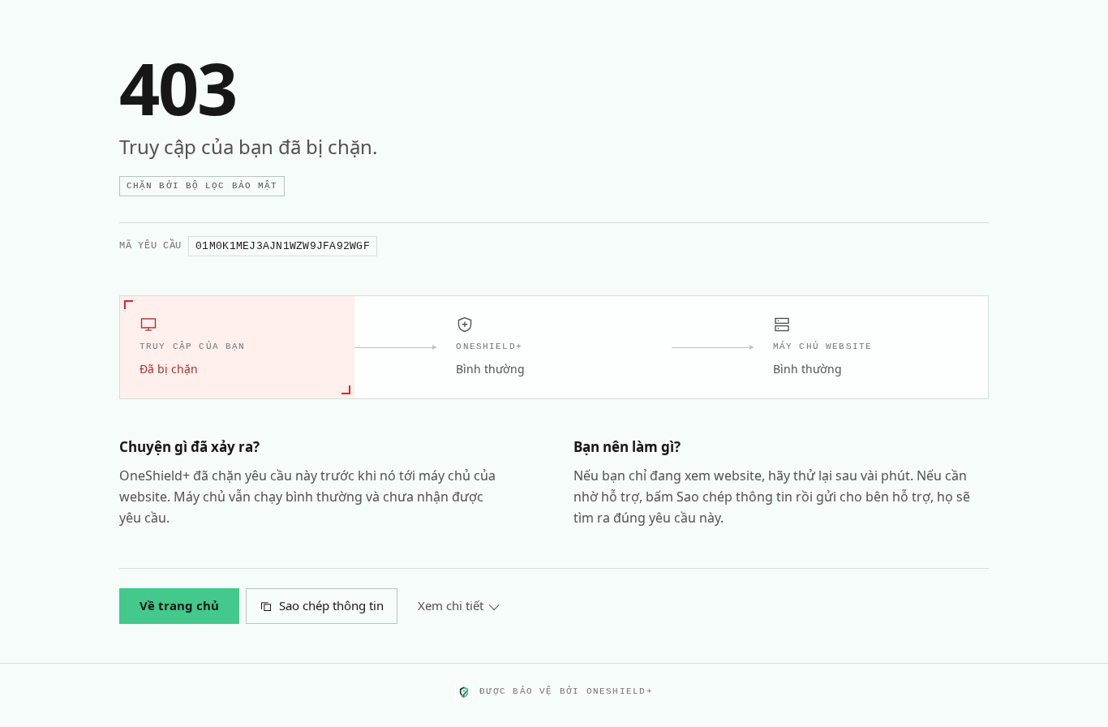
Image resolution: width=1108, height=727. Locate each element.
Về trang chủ (179, 605)
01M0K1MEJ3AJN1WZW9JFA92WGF (282, 246)
